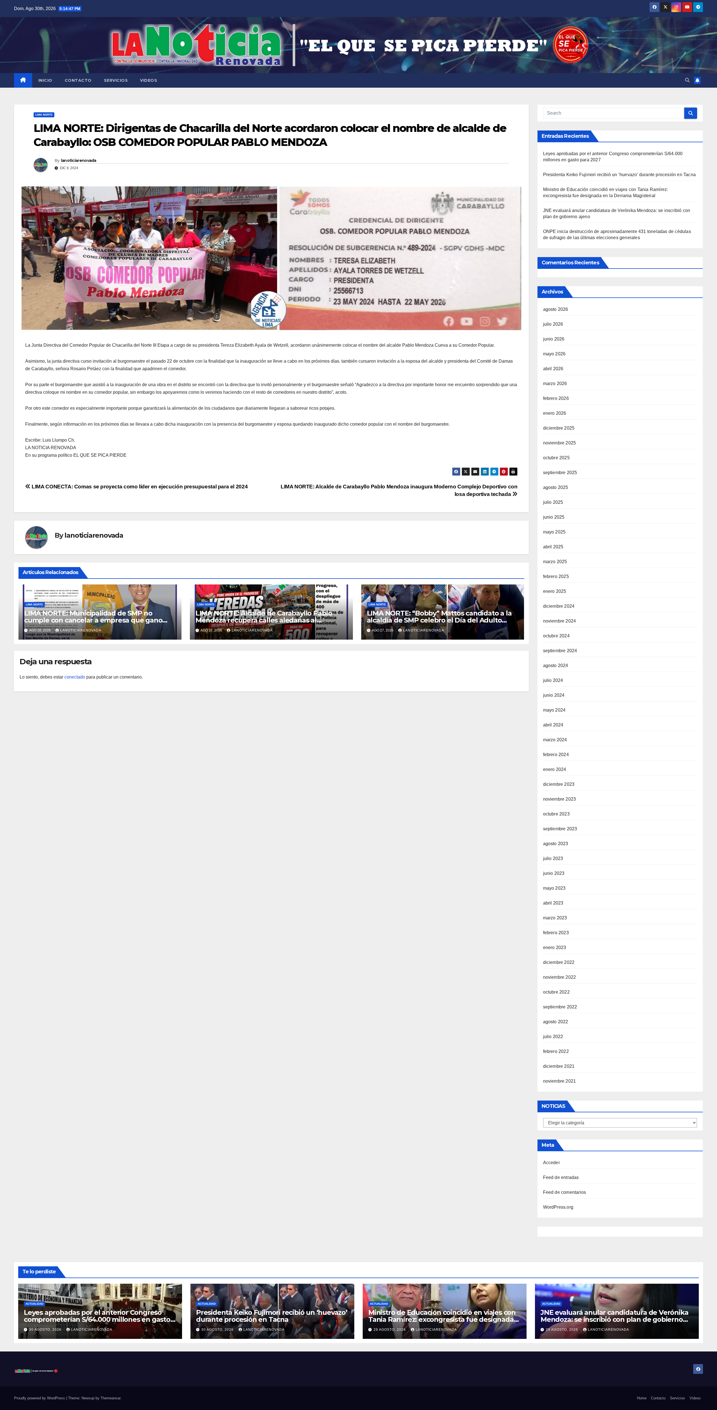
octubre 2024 (556, 635)
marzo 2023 (555, 917)
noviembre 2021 (559, 1081)
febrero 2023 (556, 932)
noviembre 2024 (559, 621)
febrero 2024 (556, 754)
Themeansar (110, 1398)
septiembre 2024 (560, 650)
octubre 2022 (556, 992)
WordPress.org (558, 1207)
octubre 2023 (556, 814)
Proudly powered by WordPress (40, 1398)
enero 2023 (554, 947)
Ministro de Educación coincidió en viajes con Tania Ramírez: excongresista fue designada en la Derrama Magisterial (442, 1319)
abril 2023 (553, 903)
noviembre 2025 (559, 443)
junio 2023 (554, 873)
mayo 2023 (554, 888)
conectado (74, 677)
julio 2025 (553, 502)
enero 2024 (554, 769)
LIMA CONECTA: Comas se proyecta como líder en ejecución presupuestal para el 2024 (139, 487)
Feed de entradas (561, 1177)
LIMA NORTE (44, 114)
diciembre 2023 (559, 784)
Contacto (78, 80)
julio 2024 (553, 680)
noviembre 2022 (559, 977)
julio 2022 (553, 1036)
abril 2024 (553, 725)
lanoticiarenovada (78, 160)
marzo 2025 (555, 561)
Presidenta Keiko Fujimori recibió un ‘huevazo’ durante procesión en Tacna (619, 174)
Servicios (116, 80)
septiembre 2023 (560, 828)
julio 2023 (553, 858)
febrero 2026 (556, 398)
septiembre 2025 (560, 472)
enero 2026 (554, 413)
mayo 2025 (554, 532)
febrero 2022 (556, 1051)
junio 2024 (554, 695)
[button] (687, 80)
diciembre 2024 (559, 606)
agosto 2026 (555, 309)
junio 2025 (554, 517)
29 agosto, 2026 (390, 1330)
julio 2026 (553, 324)
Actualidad (34, 1303)
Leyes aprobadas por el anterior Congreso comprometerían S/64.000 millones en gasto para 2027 (97, 1319)
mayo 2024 (554, 710)
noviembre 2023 (559, 799)
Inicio (45, 80)
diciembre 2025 (559, 428)
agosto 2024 (555, 665)
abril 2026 (553, 368)
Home (641, 1398)
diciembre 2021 (559, 1066)
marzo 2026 (555, 383)
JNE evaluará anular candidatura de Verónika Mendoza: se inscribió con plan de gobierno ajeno (614, 1319)
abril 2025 (553, 546)
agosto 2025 (555, 487)
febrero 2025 (556, 576)
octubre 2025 (556, 457)
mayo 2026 (554, 353)
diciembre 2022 (559, 962)
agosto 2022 (555, 1021)
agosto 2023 (555, 843)
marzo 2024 (555, 739)
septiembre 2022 (560, 1007)
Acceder (551, 1162)
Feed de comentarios (564, 1192)
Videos (148, 80)
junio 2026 (554, 339)
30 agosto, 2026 (45, 1330)
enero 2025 (554, 591)
